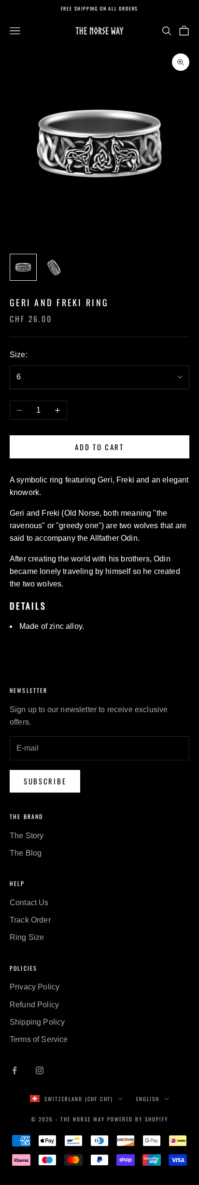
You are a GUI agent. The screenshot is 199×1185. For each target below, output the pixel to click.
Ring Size (27, 937)
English (147, 1099)
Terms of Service (39, 1039)
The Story (26, 836)
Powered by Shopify (137, 1119)
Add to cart (99, 447)
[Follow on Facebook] (14, 1070)
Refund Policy (34, 1005)
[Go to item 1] (23, 267)
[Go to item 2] (54, 267)
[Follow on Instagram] (39, 1070)
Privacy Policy (34, 987)
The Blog (26, 853)
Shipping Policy (37, 1022)
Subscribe (45, 781)
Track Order (30, 920)
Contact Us (29, 903)
